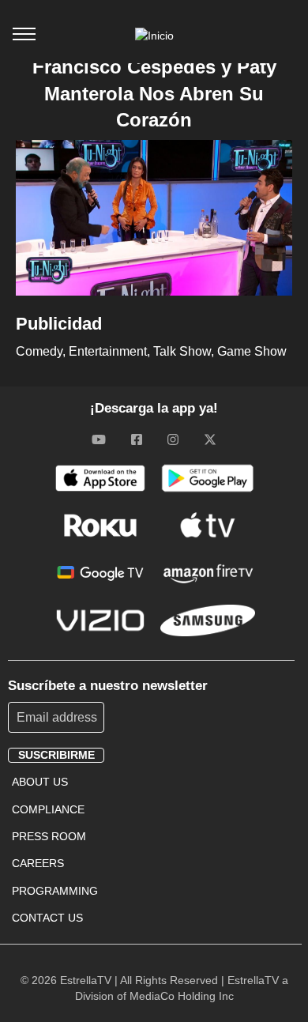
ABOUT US (40, 781)
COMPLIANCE (48, 809)
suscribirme (56, 755)
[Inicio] (154, 35)
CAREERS (38, 863)
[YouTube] (98, 439)
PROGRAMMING (55, 890)
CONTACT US (47, 917)
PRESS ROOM (49, 836)
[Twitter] (210, 439)
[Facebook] (136, 439)
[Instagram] (173, 439)
